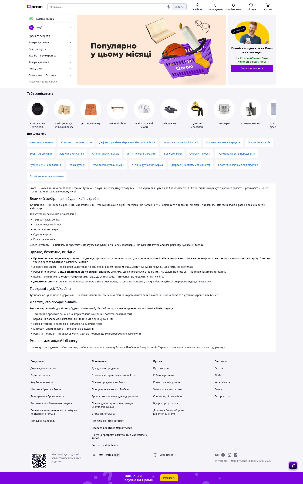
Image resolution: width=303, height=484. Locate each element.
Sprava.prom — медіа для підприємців (115, 396)
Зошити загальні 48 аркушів (223, 142)
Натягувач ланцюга (41, 142)
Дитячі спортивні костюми (197, 127)
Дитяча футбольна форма (147, 164)
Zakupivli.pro (222, 396)
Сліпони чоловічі (199, 153)
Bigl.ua (219, 368)
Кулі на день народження (45, 164)
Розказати (169, 477)
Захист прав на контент (167, 389)
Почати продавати (252, 68)
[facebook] (223, 455)
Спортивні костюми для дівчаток (190, 164)
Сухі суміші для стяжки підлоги (64, 125)
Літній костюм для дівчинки (47, 176)
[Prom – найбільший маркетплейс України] (34, 7)
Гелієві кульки (77, 164)
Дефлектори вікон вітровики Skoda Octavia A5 (127, 142)
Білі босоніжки (173, 153)
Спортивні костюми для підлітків (238, 164)
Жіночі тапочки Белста (105, 153)
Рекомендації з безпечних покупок (51, 403)
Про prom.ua (161, 368)
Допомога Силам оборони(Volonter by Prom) (168, 412)
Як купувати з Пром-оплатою (48, 396)
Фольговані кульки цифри (108, 164)
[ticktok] (236, 455)
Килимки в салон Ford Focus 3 (180, 142)
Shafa (218, 375)
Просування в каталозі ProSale (110, 389)
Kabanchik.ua (223, 382)
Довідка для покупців (43, 368)
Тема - (105, 454)
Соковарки (224, 123)
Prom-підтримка (40, 375)
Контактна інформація (166, 382)
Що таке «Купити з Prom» (46, 389)
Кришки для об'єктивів (37, 125)
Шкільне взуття (170, 123)
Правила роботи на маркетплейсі (112, 427)
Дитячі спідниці (90, 123)
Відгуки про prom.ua (165, 403)
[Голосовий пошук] (169, 7)
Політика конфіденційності (108, 420)
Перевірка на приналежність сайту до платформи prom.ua (54, 412)
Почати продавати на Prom (108, 382)
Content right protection (167, 396)
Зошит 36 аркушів (41, 153)
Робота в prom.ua (163, 375)
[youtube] (217, 455)
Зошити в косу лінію (71, 153)
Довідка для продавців (105, 368)
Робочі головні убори (144, 125)
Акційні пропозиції (42, 382)
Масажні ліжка (117, 123)
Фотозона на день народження (236, 153)
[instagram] (229, 455)
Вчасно (219, 389)
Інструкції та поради (43, 420)
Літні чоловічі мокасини (141, 153)
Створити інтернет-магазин (109, 375)
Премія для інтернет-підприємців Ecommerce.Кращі (112, 405)
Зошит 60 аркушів (259, 142)
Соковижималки (251, 123)
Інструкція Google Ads (105, 445)
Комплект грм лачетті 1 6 (76, 142)
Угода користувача (103, 413)
